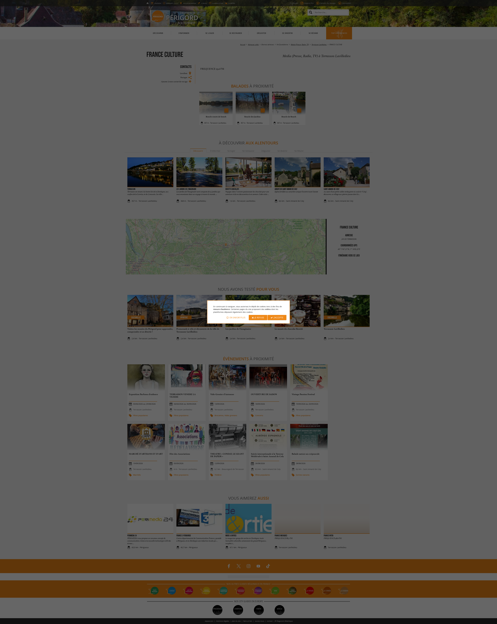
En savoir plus (237, 317)
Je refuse (259, 317)
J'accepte (278, 317)
